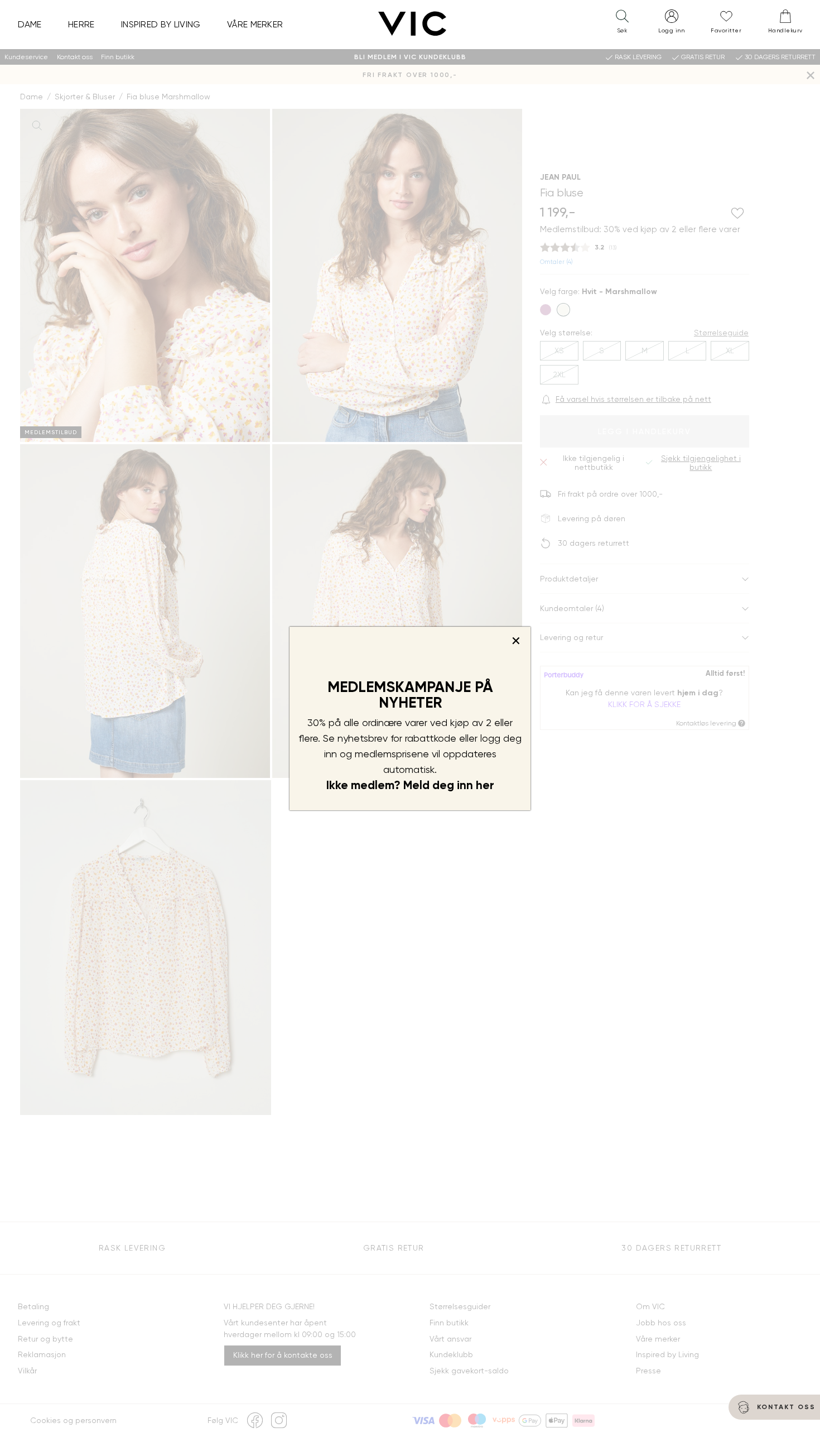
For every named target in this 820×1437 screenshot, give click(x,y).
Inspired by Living (161, 24)
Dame (30, 24)
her (485, 785)
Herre (81, 24)
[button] (622, 24)
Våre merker (255, 24)
